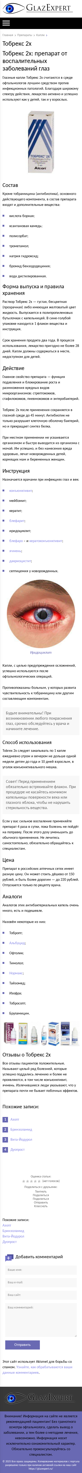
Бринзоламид (21, 1130)
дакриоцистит (20, 561)
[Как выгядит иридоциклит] (41, 645)
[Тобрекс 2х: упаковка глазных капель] (41, 142)
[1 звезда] (24, 1181)
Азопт (14, 1120)
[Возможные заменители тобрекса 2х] (41, 1033)
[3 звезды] (32, 1181)
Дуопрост (17, 1150)
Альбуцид (17, 943)
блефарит (16, 521)
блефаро (16, 541)
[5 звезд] (40, 1181)
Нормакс (16, 973)
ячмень (15, 551)
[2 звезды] (28, 1181)
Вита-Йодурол (21, 1140)
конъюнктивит (20, 491)
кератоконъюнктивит (45, 541)
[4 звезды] (36, 1181)
